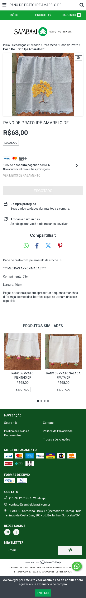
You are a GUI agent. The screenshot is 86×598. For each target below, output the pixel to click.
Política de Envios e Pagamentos (16, 433)
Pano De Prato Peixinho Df (22, 375)
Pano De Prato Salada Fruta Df (63, 375)
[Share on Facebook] (36, 246)
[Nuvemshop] (43, 563)
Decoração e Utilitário (26, 45)
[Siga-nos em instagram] (7, 532)
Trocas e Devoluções (56, 439)
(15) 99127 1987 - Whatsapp (28, 498)
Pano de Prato (68, 45)
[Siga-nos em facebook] (16, 532)
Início (6, 45)
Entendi (43, 593)
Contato (48, 422)
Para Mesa (50, 45)
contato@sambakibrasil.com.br (29, 504)
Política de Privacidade (58, 431)
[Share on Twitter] (48, 246)
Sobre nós (11, 422)
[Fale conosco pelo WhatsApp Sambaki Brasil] (77, 566)
